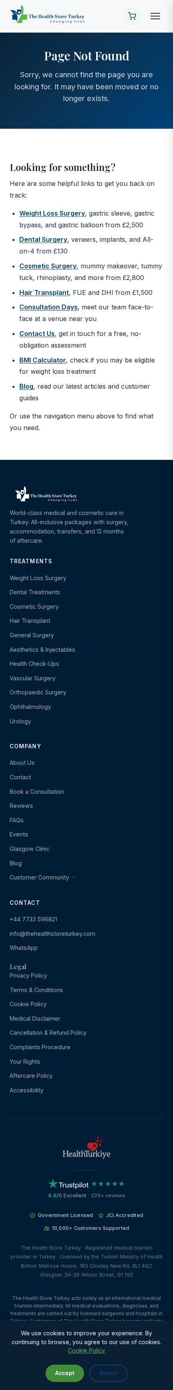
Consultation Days (48, 307)
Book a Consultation (37, 791)
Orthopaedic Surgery (38, 692)
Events (19, 834)
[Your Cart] (132, 16)
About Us (22, 762)
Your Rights (25, 1061)
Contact (20, 777)
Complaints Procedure (40, 1047)
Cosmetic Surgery (47, 266)
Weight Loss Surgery (52, 213)
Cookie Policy (28, 1004)
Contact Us (37, 333)
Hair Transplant (44, 292)
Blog (26, 386)
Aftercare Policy (31, 1075)
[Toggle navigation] (155, 16)
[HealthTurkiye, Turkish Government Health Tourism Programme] (86, 1148)
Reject (108, 1373)
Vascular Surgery (33, 678)
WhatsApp (24, 947)
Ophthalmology (30, 706)
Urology (20, 721)
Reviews (21, 805)
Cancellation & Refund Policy (48, 1032)
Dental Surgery (43, 239)
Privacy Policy (28, 975)
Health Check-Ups (34, 663)
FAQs (17, 820)
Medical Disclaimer (35, 1018)
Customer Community (40, 877)
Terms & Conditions (36, 989)
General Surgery (32, 635)
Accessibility (26, 1090)
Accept (64, 1373)
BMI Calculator (42, 360)
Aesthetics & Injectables (42, 649)
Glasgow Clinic (29, 848)
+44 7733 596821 (33, 919)
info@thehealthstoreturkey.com (52, 933)
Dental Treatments (35, 592)
